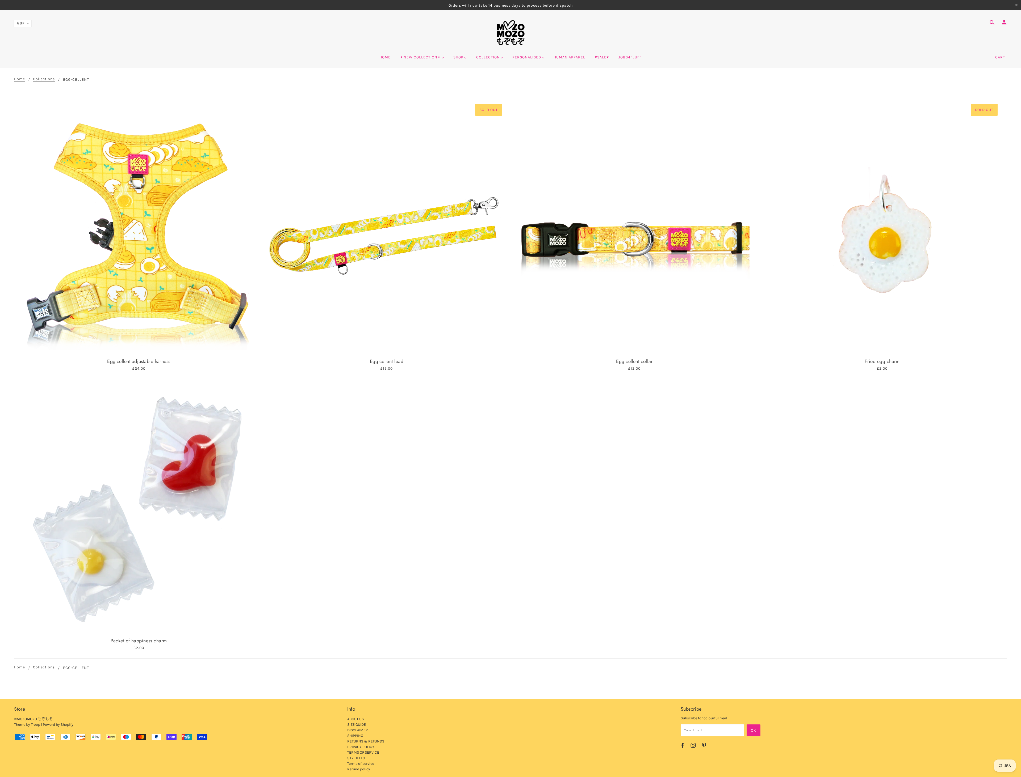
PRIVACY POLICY (360, 747)
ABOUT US (355, 719)
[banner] (510, 32)
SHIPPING (355, 735)
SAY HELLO (356, 758)
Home (19, 79)
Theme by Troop (27, 724)
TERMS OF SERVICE (363, 752)
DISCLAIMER (357, 730)
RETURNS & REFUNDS (365, 741)
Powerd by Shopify (58, 724)
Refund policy (358, 769)
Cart (1000, 57)
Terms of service (360, 763)
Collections (44, 79)
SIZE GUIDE (356, 724)
